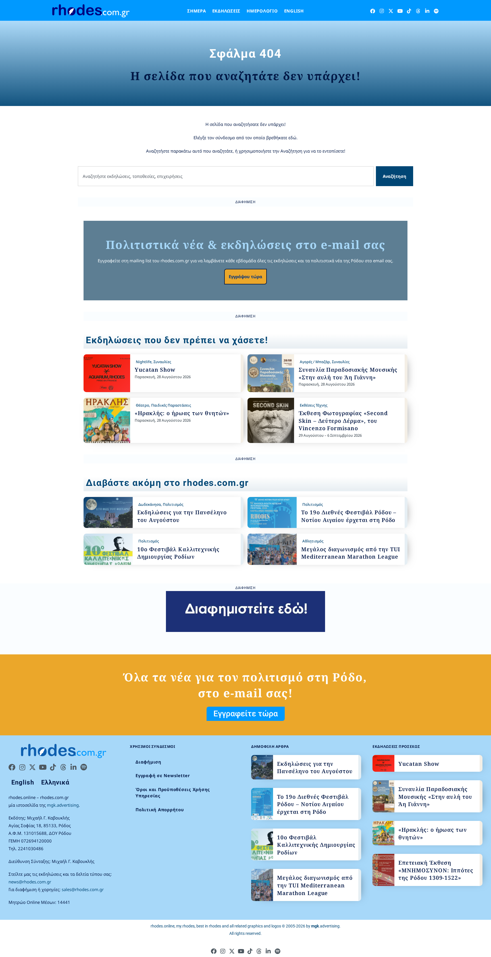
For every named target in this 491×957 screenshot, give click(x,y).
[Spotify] (436, 11)
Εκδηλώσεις (226, 11)
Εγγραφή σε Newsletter (163, 775)
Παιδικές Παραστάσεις (171, 405)
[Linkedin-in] (427, 11)
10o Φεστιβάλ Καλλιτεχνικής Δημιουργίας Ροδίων (178, 553)
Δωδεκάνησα (149, 504)
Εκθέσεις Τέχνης (313, 405)
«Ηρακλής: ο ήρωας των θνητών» (182, 413)
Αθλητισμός (312, 541)
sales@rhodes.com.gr (83, 889)
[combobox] (226, 176)
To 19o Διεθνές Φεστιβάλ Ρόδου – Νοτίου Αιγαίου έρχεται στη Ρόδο (348, 516)
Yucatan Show (155, 369)
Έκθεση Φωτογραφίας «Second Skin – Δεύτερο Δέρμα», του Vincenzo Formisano (343, 420)
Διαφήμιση (148, 762)
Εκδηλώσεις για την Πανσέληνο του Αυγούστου (315, 767)
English (294, 11)
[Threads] (418, 11)
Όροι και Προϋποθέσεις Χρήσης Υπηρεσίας (173, 793)
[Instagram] (381, 11)
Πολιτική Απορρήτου (160, 809)
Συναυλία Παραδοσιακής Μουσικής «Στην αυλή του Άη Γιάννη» (348, 373)
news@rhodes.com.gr (30, 882)
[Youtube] (400, 11)
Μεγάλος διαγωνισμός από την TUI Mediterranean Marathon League (350, 553)
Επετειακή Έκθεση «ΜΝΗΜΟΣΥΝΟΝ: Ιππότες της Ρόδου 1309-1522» (435, 870)
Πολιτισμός (173, 504)
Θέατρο (142, 405)
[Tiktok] (409, 11)
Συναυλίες (162, 361)
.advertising (325, 926)
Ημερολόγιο (262, 11)
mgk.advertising (63, 805)
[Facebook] (372, 11)
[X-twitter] (390, 11)
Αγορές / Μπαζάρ (315, 361)
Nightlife (143, 361)
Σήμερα (196, 11)
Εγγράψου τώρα (245, 276)
